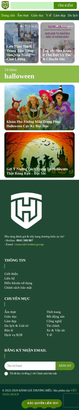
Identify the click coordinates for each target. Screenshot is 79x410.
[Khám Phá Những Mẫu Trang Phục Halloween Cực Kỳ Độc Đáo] (39, 107)
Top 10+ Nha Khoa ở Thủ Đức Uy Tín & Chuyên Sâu (57, 55)
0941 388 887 (24, 240)
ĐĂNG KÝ (65, 365)
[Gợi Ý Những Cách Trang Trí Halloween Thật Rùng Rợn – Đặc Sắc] (39, 155)
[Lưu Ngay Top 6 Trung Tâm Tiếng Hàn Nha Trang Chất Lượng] (21, 42)
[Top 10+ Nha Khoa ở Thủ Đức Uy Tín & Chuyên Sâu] (57, 42)
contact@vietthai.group (29, 244)
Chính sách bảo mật (46, 373)
